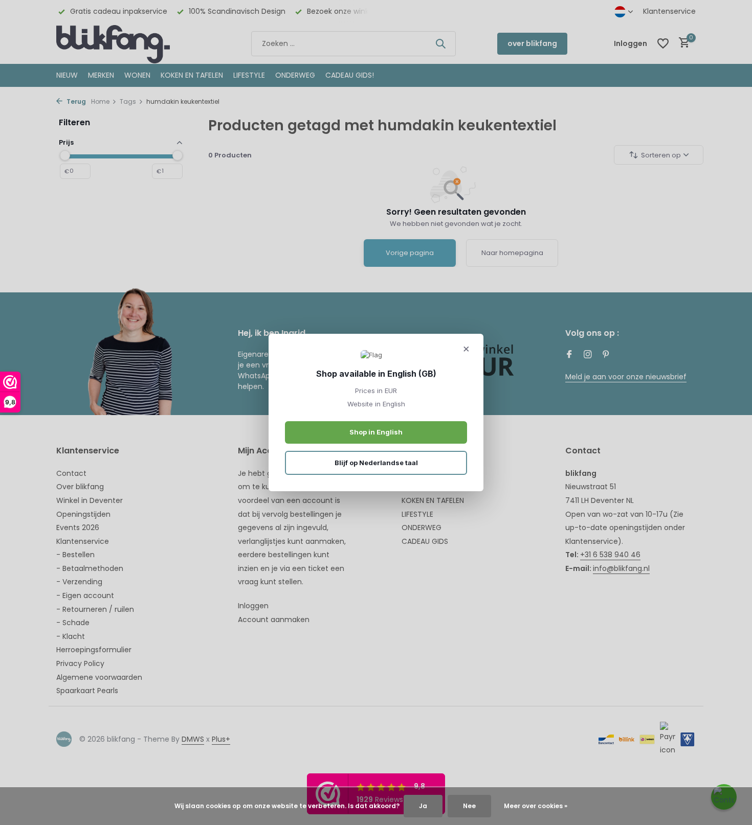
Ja (423, 805)
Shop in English (376, 432)
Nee (469, 805)
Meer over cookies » (535, 805)
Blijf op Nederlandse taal (376, 463)
